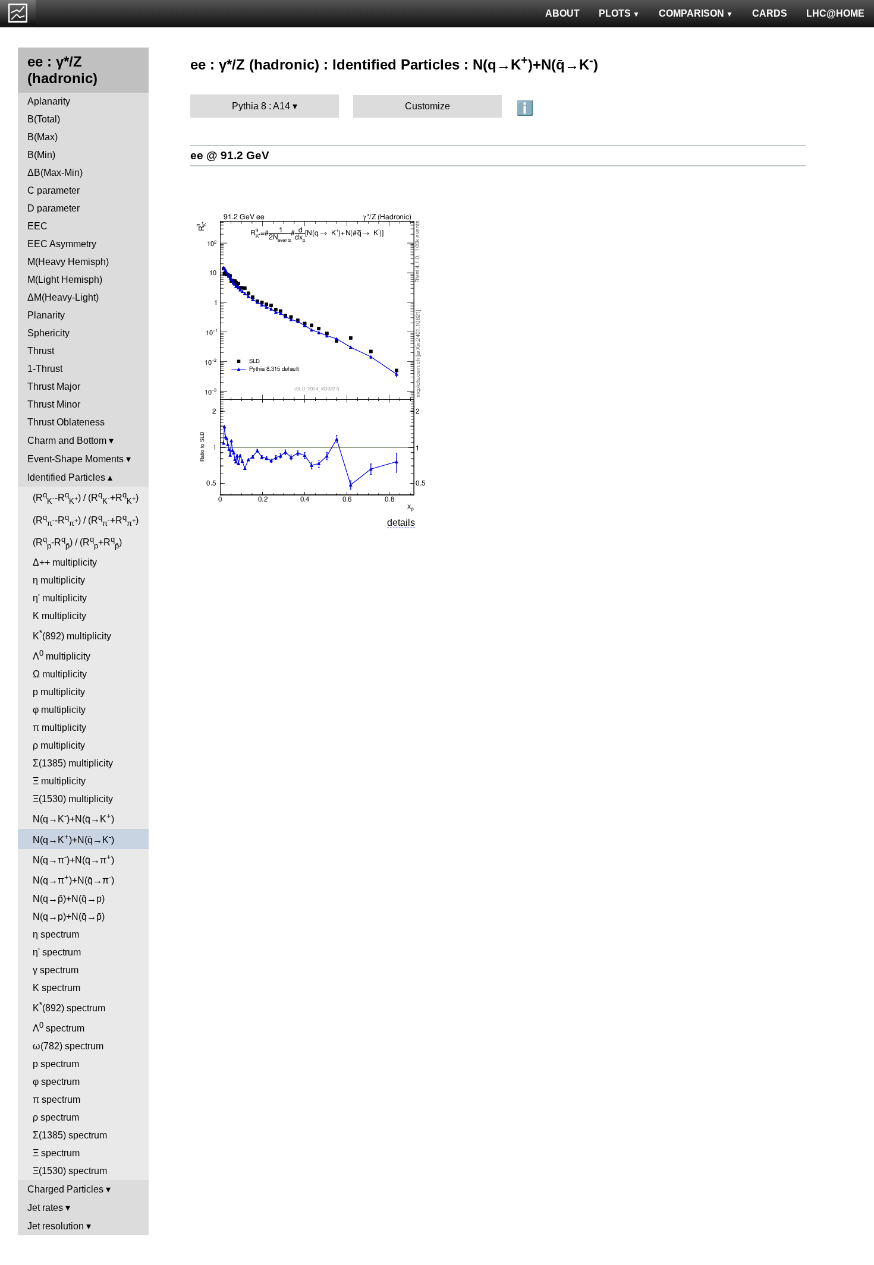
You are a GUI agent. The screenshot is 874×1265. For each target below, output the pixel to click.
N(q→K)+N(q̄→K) (73, 818)
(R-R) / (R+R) (86, 498)
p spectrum (56, 1064)
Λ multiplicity (61, 655)
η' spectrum (57, 952)
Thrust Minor (53, 404)
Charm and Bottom (66, 441)
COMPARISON (691, 13)
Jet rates (45, 1208)
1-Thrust (44, 369)
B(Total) (43, 119)
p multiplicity (59, 692)
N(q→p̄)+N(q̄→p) (69, 899)
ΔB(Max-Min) (55, 173)
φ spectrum (56, 1082)
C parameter (53, 190)
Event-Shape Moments (75, 459)
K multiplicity (59, 616)
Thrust (40, 351)
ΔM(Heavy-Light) (63, 297)
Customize (427, 106)
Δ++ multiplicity (65, 562)
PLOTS (615, 13)
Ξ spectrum (56, 1153)
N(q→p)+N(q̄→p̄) (69, 916)
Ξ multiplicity (59, 781)
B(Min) (41, 155)
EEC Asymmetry (61, 244)
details (401, 523)
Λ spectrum (58, 1027)
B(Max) (42, 137)
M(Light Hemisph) (64, 280)
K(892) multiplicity (72, 635)
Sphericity (48, 333)
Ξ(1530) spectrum (70, 1171)
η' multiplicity (60, 598)
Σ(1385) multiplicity (73, 763)
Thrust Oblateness (66, 422)
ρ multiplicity (59, 745)
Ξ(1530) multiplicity (73, 799)
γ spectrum (55, 970)
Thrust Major (53, 386)
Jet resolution (55, 1226)
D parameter (53, 208)
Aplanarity (48, 101)
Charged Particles (65, 1189)
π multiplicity (59, 728)
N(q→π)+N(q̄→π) (73, 859)
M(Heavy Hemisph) (68, 262)
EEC (37, 226)
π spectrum (56, 1099)
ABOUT (562, 13)
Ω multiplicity (60, 674)
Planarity (46, 315)
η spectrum (56, 934)
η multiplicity (59, 580)
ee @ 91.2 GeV (229, 155)
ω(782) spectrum (68, 1046)
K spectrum (56, 988)
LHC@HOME (835, 13)
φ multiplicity (59, 710)
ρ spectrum (56, 1117)
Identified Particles (66, 477)
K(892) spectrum (69, 1007)
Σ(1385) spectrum (70, 1135)
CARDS (769, 13)
